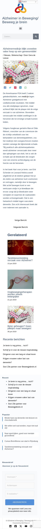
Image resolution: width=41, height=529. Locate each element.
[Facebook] (5, 87)
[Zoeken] (36, 36)
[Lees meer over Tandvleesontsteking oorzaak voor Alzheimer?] (21, 247)
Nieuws (7, 55)
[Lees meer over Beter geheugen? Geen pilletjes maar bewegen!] (21, 314)
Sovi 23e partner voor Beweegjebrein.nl (19, 367)
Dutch (24, 2)
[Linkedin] (20, 87)
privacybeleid (13, 511)
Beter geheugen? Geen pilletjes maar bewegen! (19, 327)
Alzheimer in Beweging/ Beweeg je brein (20, 20)
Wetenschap (17, 55)
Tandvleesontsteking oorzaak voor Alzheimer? (20, 259)
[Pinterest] (15, 87)
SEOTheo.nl (25, 523)
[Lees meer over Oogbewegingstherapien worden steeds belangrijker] (21, 279)
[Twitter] (10, 87)
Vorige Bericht (21, 220)
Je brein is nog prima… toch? (15, 345)
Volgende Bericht (20, 227)
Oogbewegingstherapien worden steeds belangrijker (20, 294)
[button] (20, 28)
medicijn (25, 96)
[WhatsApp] (25, 87)
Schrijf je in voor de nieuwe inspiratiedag (20, 350)
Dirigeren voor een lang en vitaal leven (19, 354)
